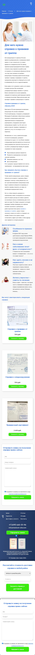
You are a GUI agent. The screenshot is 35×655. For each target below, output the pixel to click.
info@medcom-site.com (17, 528)
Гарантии (9, 516)
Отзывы (23, 516)
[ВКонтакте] (16, 536)
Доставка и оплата (12, 519)
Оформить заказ (17, 532)
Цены (7, 513)
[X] (19, 536)
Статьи (11, 11)
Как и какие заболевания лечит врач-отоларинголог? (22, 246)
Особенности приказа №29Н (22, 230)
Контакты (24, 519)
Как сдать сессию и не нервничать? (22, 261)
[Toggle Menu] (4, 4)
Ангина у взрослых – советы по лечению (21, 279)
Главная (4, 11)
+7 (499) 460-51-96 (17, 525)
